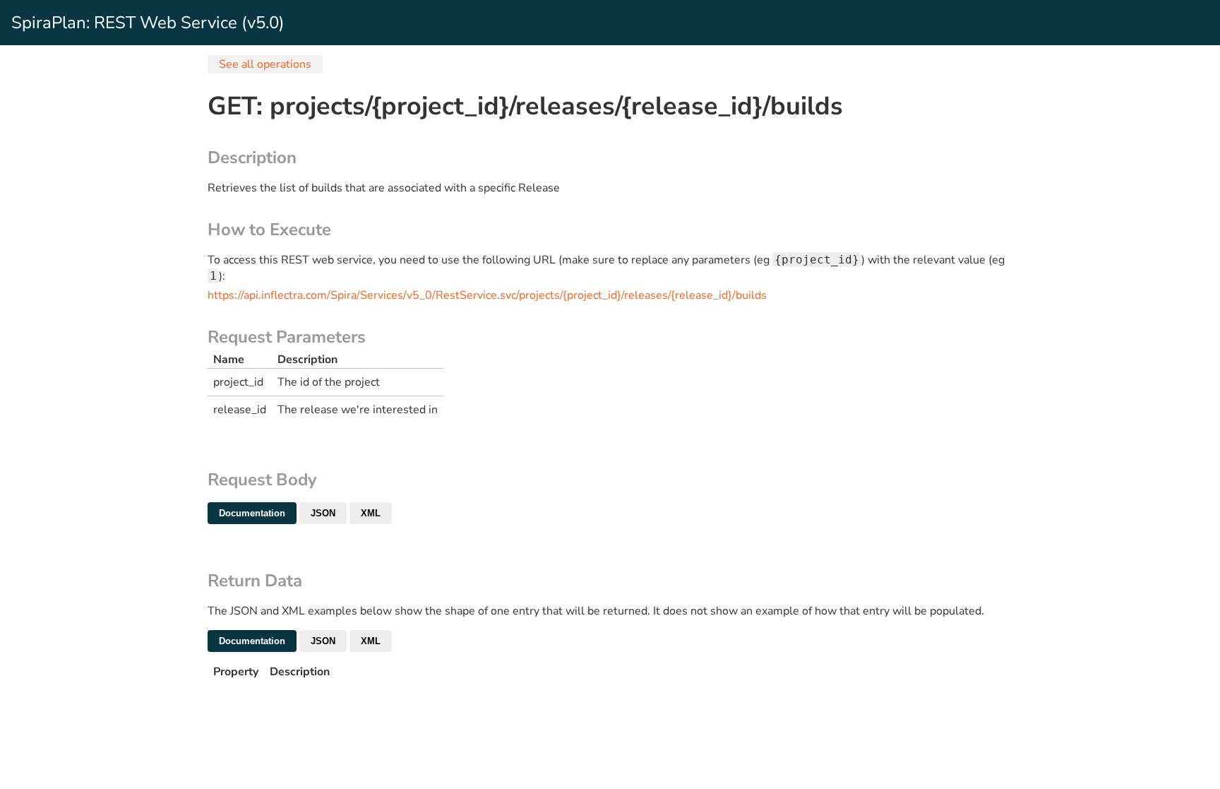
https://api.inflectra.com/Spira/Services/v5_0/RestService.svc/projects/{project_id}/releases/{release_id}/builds (487, 295)
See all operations (265, 64)
